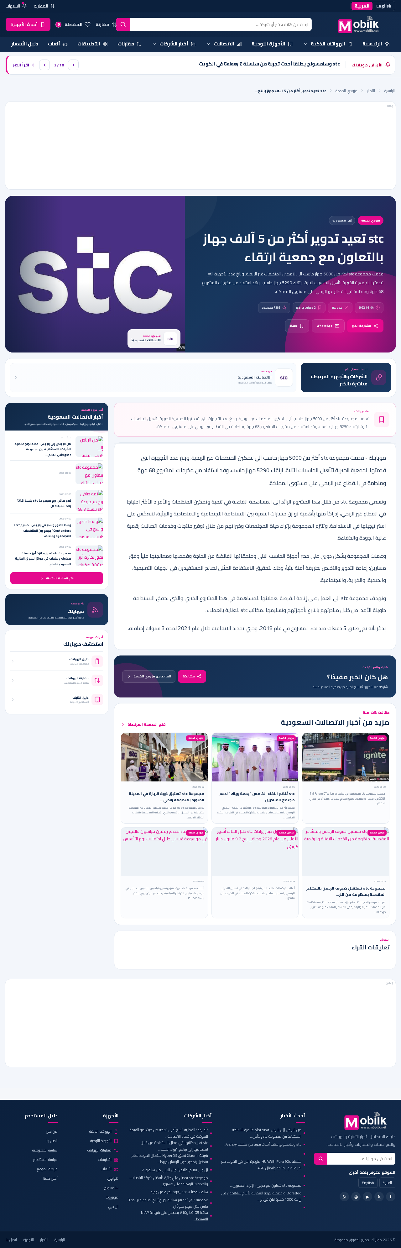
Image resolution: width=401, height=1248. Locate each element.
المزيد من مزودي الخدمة (152, 676)
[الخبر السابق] (44, 65)
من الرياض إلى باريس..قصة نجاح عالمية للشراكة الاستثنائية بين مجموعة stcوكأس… (266, 1133)
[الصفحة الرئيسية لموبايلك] (355, 24)
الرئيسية (389, 90)
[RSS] (344, 1196)
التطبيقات (105, 1159)
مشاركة (189, 676)
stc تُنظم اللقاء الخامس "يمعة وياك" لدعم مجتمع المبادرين (257, 796)
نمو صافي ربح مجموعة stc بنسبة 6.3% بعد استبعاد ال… (44, 503)
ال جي (113, 1206)
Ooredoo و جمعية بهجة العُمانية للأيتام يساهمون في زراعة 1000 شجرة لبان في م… (261, 1196)
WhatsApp (324, 326)
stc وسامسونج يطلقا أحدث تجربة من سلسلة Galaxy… (262, 1144)
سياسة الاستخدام (45, 1159)
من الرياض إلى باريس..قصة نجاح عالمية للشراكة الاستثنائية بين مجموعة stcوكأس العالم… (42, 449)
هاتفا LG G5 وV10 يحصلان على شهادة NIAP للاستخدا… (174, 1215)
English (383, 6)
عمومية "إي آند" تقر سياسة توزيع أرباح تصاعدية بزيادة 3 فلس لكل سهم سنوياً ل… (168, 1203)
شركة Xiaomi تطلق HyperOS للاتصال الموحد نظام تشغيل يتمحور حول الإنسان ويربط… (170, 1158)
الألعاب (106, 1168)
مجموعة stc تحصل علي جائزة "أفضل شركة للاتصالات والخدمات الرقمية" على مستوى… (169, 1181)
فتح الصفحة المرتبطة (147, 724)
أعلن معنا (50, 1178)
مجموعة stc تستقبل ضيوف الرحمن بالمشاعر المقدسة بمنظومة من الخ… (346, 891)
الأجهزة (28, 1239)
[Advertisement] (200, 145)
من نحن (52, 1131)
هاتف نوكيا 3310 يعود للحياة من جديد (179, 1191)
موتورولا (112, 1197)
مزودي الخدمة (346, 90)
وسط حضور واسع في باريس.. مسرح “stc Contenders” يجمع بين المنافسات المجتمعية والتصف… (42, 530)
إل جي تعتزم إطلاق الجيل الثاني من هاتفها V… (173, 1169)
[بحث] (123, 24)
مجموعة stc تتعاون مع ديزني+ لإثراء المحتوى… (265, 1185)
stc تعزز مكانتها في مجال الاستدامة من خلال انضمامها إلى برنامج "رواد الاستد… (174, 1146)
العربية (362, 6)
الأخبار (371, 90)
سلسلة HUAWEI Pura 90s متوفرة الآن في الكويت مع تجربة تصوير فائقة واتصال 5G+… (261, 1164)
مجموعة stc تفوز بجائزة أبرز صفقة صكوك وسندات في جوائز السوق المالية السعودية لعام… (43, 558)
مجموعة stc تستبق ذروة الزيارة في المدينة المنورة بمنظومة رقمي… (166, 796)
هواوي (112, 1178)
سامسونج (111, 1187)
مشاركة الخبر (361, 326)
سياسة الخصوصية (45, 1150)
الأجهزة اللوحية (101, 1140)
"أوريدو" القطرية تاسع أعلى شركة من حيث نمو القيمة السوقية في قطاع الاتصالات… (169, 1133)
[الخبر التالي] (73, 65)
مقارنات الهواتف (99, 1150)
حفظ (293, 326)
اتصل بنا (52, 1140)
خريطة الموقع (47, 1168)
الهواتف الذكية (100, 1131)
